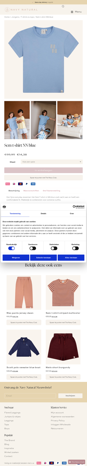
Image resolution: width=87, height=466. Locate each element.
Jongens (15, 17)
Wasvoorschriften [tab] (31, 190)
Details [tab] (43, 213)
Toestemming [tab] (15, 213)
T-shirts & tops (27, 17)
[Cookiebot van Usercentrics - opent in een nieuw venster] (74, 207)
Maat (12, 162)
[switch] (33, 248)
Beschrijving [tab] (14, 190)
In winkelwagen (43, 170)
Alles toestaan (71, 257)
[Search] (63, 6)
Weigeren (16, 257)
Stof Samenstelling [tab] (51, 190)
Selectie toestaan (43, 257)
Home (7, 17)
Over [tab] (72, 213)
